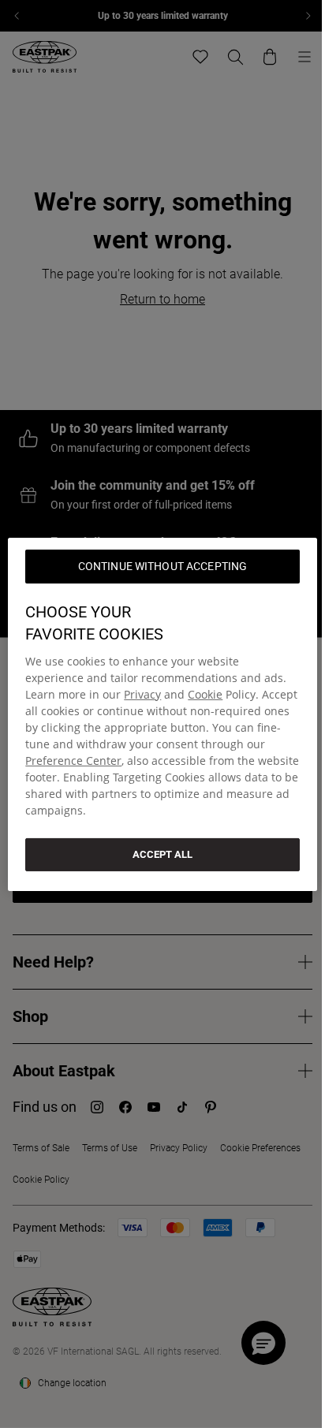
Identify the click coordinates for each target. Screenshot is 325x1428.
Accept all (162, 853)
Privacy (142, 693)
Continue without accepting (163, 565)
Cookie (205, 693)
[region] (162, 713)
